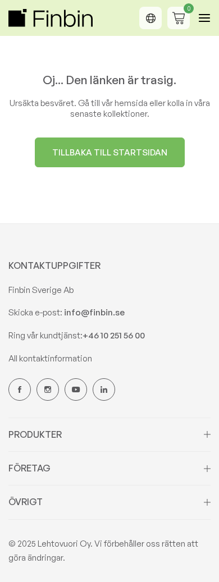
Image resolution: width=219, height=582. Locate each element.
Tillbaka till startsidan (109, 152)
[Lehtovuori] (50, 18)
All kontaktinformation (50, 358)
